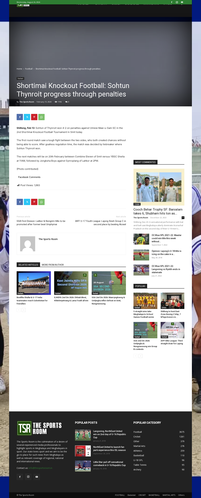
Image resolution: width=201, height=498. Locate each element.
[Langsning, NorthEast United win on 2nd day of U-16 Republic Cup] (83, 435)
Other (164, 307)
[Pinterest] (34, 117)
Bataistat (132, 495)
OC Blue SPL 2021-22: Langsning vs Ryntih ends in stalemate (166, 269)
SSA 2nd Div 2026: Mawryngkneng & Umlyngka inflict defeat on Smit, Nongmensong (108, 300)
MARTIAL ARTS (169, 495)
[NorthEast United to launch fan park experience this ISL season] (83, 450)
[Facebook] (171, 2)
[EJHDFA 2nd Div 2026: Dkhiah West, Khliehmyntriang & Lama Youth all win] (71, 283)
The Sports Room (26, 102)
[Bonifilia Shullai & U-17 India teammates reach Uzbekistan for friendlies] (34, 283)
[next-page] (24, 310)
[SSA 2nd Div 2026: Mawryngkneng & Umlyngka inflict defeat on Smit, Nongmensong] (109, 283)
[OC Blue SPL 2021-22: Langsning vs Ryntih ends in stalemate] (141, 270)
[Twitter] (27, 117)
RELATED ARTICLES (28, 265)
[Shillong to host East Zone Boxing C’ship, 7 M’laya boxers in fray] (173, 301)
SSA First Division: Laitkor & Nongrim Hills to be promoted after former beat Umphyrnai (41, 223)
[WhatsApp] (41, 117)
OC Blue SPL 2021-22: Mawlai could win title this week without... (166, 238)
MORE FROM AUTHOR (53, 265)
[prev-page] (19, 310)
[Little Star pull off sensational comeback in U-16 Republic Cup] (83, 466)
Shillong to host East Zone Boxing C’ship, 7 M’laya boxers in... (171, 314)
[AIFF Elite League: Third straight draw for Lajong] (173, 330)
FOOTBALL (120, 495)
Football (29, 68)
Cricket (137, 204)
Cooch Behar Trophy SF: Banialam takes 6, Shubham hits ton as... (157, 211)
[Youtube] (182, 2)
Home (19, 68)
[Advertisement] (100, 44)
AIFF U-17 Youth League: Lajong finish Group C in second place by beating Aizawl (100, 223)
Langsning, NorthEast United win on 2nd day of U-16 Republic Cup (109, 434)
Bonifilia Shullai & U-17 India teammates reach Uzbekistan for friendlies (32, 300)
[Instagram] (176, 2)
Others (181, 495)
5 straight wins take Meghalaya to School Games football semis (143, 314)
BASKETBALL (154, 495)
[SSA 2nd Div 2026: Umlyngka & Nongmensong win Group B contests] (145, 330)
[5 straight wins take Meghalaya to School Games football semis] (145, 301)
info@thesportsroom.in (40, 467)
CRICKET (142, 495)
